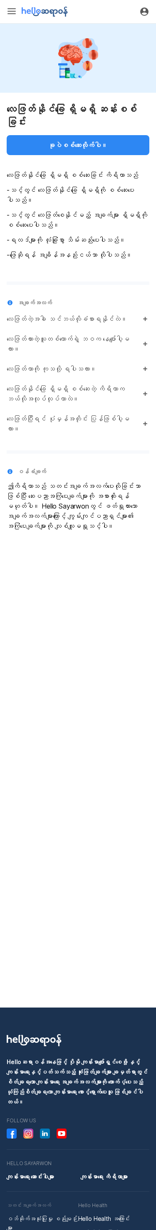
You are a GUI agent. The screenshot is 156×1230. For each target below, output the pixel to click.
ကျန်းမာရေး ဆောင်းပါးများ (30, 1176)
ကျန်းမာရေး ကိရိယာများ (104, 1176)
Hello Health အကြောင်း (104, 1218)
